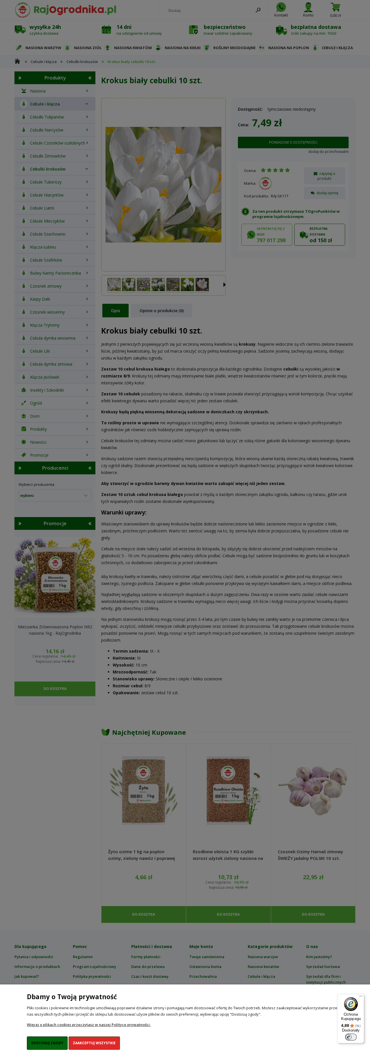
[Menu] (360, 997)
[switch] (351, 1037)
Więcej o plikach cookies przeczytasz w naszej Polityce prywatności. (89, 1024)
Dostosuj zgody (47, 1043)
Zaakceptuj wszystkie (94, 1043)
